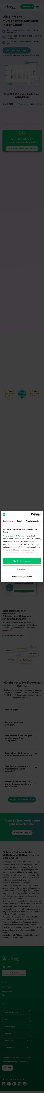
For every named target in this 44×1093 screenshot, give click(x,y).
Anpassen (21, 569)
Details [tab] (19, 521)
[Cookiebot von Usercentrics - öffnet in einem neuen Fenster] (31, 514)
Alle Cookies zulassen (22, 561)
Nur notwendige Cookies (22, 576)
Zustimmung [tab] (8, 521)
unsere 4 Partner (17, 535)
